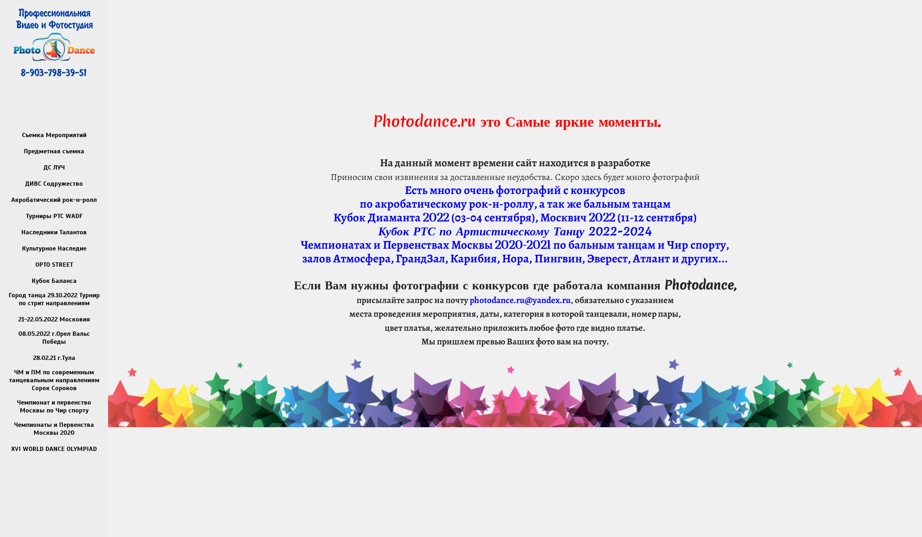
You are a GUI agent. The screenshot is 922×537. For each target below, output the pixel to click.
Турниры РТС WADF (54, 216)
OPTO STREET (54, 264)
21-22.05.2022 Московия (54, 319)
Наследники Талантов (54, 232)
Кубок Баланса (54, 281)
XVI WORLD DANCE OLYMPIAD (54, 449)
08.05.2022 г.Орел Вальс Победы (54, 338)
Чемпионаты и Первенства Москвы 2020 (54, 429)
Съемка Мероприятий (54, 135)
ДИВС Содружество (54, 184)
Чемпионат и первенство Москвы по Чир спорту (54, 406)
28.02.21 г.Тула (54, 358)
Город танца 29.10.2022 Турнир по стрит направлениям (54, 299)
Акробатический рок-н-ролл (54, 200)
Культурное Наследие (54, 248)
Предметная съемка (54, 151)
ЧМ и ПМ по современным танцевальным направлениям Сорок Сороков (54, 380)
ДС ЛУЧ (54, 167)
